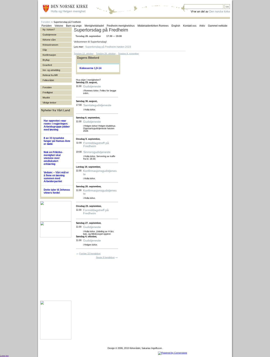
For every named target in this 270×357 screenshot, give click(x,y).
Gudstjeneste (92, 86)
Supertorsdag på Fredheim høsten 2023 (108, 46)
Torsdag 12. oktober (83, 53)
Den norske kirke (219, 11)
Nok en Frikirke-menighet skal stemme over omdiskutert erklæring (53, 158)
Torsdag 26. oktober (106, 53)
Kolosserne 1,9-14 (90, 68)
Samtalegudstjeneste (97, 105)
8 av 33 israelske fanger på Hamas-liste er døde (57, 141)
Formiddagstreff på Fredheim (96, 144)
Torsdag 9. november (128, 53)
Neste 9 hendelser (105, 257)
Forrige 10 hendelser (90, 253)
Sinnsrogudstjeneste (97, 152)
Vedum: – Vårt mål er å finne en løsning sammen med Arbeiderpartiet (56, 177)
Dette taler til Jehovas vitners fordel (57, 191)
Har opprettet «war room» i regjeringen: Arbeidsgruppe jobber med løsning (57, 125)
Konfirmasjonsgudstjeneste (100, 172)
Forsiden (45, 22)
